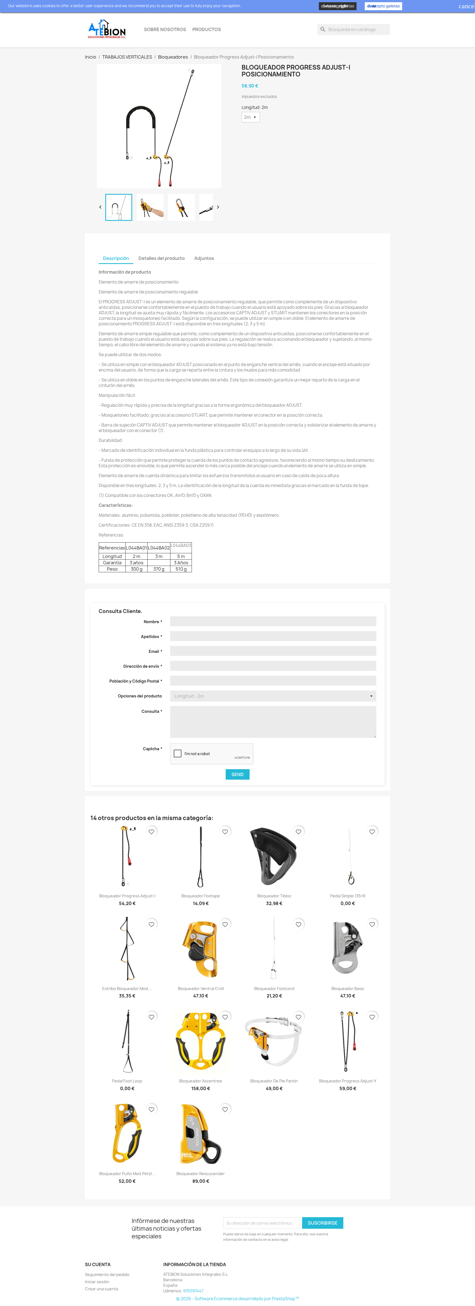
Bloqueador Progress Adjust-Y (347, 1081)
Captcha (152, 748)
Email (155, 651)
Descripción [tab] (116, 258)
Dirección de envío (142, 666)
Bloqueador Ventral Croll (201, 988)
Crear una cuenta (101, 1288)
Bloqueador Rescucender (200, 1173)
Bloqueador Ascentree (200, 1081)
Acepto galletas (383, 6)
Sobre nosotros (165, 29)
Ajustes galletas (337, 6)
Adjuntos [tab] (204, 258)
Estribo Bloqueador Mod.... (127, 988)
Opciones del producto (140, 696)
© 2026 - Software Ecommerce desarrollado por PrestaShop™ (237, 1299)
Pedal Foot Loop (127, 1081)
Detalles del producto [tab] (162, 258)
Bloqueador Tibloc (274, 895)
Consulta (152, 711)
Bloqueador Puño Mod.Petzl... (127, 1173)
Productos (206, 29)
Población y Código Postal (135, 681)
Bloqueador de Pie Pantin (274, 1081)
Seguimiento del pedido (107, 1274)
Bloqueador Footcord (274, 988)
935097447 (193, 1290)
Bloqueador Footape (200, 895)
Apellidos (151, 636)
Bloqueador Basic (348, 988)
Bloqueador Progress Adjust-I (127, 895)
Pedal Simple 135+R (347, 895)
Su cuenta (98, 1264)
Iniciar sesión (97, 1281)
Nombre (153, 621)
